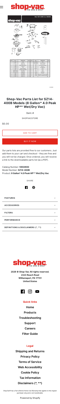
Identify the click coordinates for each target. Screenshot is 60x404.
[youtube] (37, 291)
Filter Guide (30, 333)
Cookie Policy (30, 372)
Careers (30, 328)
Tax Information (30, 378)
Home (30, 307)
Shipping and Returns (30, 351)
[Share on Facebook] (26, 187)
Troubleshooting (30, 318)
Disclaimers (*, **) (30, 383)
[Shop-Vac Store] (28, 6)
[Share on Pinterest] (33, 187)
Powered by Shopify (30, 398)
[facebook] (22, 291)
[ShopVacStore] (30, 262)
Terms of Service (30, 362)
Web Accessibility (30, 367)
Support (30, 323)
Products (30, 312)
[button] (30, 198)
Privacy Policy (30, 356)
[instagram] (30, 291)
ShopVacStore (30, 118)
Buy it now (30, 141)
